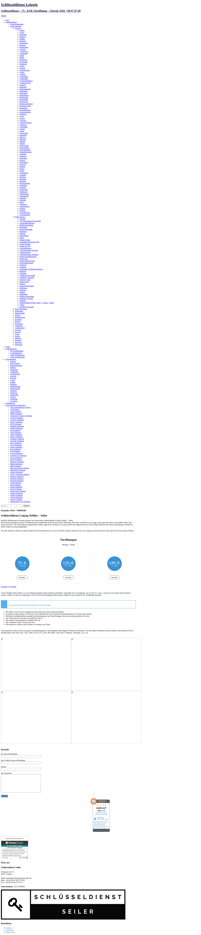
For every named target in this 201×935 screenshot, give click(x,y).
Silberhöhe (23, 294)
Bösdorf (22, 41)
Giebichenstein (25, 252)
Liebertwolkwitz (26, 123)
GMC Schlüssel (16, 435)
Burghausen (24, 47)
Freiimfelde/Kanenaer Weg (29, 242)
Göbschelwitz (25, 70)
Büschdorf (23, 227)
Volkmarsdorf (25, 206)
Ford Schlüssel (15, 433)
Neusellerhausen (26, 152)
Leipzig (13, 361)
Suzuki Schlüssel (16, 495)
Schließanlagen (11, 349)
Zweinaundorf (25, 215)
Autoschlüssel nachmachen (15, 405)
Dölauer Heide (25, 240)
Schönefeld (24, 190)
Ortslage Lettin (25, 280)
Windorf (23, 211)
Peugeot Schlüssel (16, 477)
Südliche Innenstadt (27, 296)
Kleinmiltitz (24, 100)
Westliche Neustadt (27, 307)
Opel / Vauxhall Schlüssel (19, 474)
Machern (18, 338)
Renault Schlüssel (16, 481)
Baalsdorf (23, 35)
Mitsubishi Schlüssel (17, 470)
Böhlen (17, 322)
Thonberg (23, 204)
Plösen (22, 169)
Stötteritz (23, 200)
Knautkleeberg (25, 110)
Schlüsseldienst (11, 22)
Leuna (17, 334)
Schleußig (23, 185)
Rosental (23, 181)
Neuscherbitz (24, 148)
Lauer (22, 116)
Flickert (22, 68)
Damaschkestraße (26, 229)
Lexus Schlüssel (16, 458)
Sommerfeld (24, 196)
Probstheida (24, 173)
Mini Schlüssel (15, 466)
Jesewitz (18, 330)
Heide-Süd (23, 259)
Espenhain (19, 324)
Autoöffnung (10, 403)
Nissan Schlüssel (16, 472)
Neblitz (22, 144)
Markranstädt (20, 313)
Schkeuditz (19, 311)
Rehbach (23, 177)
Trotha (22, 305)
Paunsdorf (23, 158)
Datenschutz (10, 932)
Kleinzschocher (25, 106)
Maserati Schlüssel (17, 462)
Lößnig (22, 129)
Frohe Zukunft (25, 244)
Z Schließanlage (16, 353)
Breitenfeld (24, 43)
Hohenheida (24, 95)
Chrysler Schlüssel (17, 420)
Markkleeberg (20, 317)
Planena (22, 284)
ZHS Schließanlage (17, 355)
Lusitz (22, 131)
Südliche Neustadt (26, 299)
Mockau (23, 137)
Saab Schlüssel (15, 483)
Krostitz (18, 332)
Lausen (22, 118)
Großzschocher (25, 83)
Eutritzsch (23, 64)
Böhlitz (22, 39)
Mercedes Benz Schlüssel (19, 468)
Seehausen (23, 192)
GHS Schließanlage (17, 357)
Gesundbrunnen (25, 248)
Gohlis (22, 72)
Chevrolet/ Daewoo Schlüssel (21, 416)
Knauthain (23, 108)
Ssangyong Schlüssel (18, 491)
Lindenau (23, 125)
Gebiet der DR (25, 246)
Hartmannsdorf (25, 89)
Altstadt (22, 219)
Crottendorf (24, 54)
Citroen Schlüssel (16, 418)
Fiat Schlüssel (15, 430)
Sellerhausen (24, 194)
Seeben (22, 292)
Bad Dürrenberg (21, 309)
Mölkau (22, 141)
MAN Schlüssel (16, 460)
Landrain (23, 267)
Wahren (22, 208)
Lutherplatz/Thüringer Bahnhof (31, 269)
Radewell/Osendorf (27, 286)
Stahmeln (23, 198)
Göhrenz (23, 74)
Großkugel (19, 326)
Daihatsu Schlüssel (17, 426)
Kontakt (4, 587)
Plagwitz (23, 165)
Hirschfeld (23, 93)
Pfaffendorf (24, 162)
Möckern (23, 139)
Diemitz (22, 234)
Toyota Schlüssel (16, 497)
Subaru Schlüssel (16, 493)
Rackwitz (18, 343)
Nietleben (23, 273)
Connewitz (24, 51)
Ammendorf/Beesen (27, 223)
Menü (4, 16)
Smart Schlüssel (16, 489)
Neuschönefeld (25, 150)
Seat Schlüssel (15, 485)
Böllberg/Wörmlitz (26, 225)
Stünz (22, 202)
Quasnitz (23, 175)
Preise (8, 347)
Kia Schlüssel (15, 451)
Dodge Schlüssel (16, 428)
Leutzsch (23, 121)
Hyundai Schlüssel (17, 441)
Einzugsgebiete (15, 26)
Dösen (22, 58)
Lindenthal (23, 127)
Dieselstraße (24, 236)
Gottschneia (24, 77)
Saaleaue (23, 290)
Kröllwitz (23, 265)
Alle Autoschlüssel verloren (20, 407)
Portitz (22, 171)
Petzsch (22, 160)
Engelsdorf (24, 62)
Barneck (23, 37)
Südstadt (23, 301)
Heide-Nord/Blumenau (28, 257)
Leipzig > (18, 28)
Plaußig (22, 167)
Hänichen (23, 87)
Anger (22, 33)
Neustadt (23, 154)
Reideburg (23, 288)
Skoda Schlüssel (16, 487)
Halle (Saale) (15, 363)
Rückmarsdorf (25, 183)
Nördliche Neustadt (27, 278)
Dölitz (22, 56)
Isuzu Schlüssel (16, 443)
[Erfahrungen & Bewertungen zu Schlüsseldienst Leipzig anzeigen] (14, 858)
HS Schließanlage (16, 351)
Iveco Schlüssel (16, 445)
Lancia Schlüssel (16, 453)
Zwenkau (18, 319)
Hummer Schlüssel (17, 439)
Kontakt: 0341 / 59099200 (13, 510)
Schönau (23, 188)
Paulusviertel (24, 282)
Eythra (22, 66)
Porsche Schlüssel (16, 479)
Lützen (17, 336)
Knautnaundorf (25, 112)
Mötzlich (23, 271)
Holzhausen (24, 98)
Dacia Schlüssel (16, 422)
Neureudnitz (24, 146)
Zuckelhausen (25, 213)
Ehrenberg (23, 60)
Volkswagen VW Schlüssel (20, 502)
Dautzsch (23, 232)
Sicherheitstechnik (17, 24)
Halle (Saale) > (20, 217)
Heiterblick (24, 91)
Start (7, 20)
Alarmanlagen (11, 359)
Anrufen (22, 577)
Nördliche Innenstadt (27, 275)
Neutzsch (23, 156)
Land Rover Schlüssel (18, 456)
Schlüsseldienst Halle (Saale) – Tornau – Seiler (37, 303)
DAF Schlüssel (15, 424)
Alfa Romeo (14, 410)
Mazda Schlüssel (16, 464)
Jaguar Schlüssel (16, 447)
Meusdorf (23, 135)
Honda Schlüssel (16, 437)
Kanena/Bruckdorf (26, 263)
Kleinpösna (24, 102)
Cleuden (23, 49)
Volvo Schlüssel (16, 500)
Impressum (10, 930)
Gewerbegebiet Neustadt (29, 250)
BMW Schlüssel (16, 414)
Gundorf (23, 85)
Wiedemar (18, 345)
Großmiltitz (24, 79)
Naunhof (18, 340)
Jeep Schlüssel (15, 449)
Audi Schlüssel (15, 412)
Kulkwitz (23, 114)
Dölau (22, 238)
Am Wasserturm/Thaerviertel (30, 221)
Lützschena (24, 133)
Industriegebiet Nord (27, 261)
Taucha (17, 315)
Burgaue (23, 45)
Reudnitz (23, 179)
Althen (22, 31)
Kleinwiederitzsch (26, 104)
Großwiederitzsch (26, 81)
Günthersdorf (20, 328)
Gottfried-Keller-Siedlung (29, 255)
